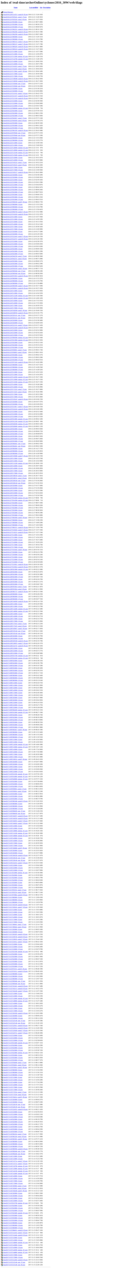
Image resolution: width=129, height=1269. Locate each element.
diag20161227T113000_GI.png (12, 535)
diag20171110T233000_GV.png (13, 870)
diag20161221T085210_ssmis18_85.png (15, 49)
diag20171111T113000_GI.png (12, 909)
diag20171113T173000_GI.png (12, 1087)
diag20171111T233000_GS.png (12, 946)
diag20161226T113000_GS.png (13, 461)
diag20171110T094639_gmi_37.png (14, 811)
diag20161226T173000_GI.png (12, 471)
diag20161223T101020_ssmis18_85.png (15, 214)
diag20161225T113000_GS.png (13, 374)
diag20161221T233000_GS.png (13, 103)
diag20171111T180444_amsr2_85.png (14, 927)
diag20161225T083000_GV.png (13, 369)
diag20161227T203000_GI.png (12, 552)
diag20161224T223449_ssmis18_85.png (15, 328)
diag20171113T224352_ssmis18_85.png (15, 1109)
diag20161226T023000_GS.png (13, 431)
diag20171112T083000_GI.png (12, 974)
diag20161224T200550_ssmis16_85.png (15, 313)
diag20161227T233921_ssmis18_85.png (15, 564)
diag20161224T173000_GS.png (13, 308)
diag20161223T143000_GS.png (13, 224)
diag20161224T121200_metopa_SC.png (15, 295)
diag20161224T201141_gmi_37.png (14, 315)
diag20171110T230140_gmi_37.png (14, 858)
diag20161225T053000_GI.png (12, 355)
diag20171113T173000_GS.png (13, 1090)
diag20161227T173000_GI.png (12, 545)
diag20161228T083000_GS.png (13, 596)
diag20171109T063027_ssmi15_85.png (15, 729)
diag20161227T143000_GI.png (12, 540)
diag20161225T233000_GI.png (12, 411)
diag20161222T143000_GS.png (13, 160)
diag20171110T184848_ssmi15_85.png (15, 848)
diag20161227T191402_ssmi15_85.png (15, 549)
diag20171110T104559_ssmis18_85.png (15, 818)
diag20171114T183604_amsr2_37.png (14, 1186)
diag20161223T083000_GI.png (12, 204)
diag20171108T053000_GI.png (12, 668)
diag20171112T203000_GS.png (13, 1018)
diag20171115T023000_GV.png (13, 1210)
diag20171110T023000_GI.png (12, 781)
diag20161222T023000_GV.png (13, 115)
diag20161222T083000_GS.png (13, 140)
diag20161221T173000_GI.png (12, 74)
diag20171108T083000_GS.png (13, 678)
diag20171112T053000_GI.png (12, 961)
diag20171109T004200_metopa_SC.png (15, 710)
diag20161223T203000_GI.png (12, 231)
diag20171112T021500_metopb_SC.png (15, 951)
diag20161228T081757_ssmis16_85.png (15, 591)
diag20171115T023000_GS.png (13, 1208)
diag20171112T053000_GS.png (13, 964)
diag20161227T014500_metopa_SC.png (15, 500)
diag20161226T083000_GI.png (12, 448)
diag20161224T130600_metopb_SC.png (15, 298)
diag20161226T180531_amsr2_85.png (15, 478)
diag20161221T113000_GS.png (13, 54)
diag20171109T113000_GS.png (13, 742)
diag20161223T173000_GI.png (12, 226)
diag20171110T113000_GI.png (12, 826)
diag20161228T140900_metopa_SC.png (15, 611)
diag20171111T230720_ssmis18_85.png (15, 937)
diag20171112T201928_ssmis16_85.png (15, 1013)
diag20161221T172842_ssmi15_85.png (15, 71)
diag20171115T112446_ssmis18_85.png (15, 1235)
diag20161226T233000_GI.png (12, 490)
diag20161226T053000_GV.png (13, 441)
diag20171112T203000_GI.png (12, 1016)
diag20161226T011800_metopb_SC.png (15, 419)
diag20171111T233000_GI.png (12, 944)
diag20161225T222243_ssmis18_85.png (15, 409)
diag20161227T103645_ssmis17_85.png (15, 530)
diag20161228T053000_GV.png (13, 584)
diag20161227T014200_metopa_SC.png (15, 498)
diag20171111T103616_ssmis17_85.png (15, 907)
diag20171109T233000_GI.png (12, 766)
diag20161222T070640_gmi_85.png (14, 135)
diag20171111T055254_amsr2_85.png (14, 892)
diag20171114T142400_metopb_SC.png (15, 1173)
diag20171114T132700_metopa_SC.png (15, 1166)
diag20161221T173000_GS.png (13, 76)
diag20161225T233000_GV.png (13, 416)
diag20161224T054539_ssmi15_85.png (15, 268)
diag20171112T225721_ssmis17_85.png (15, 1033)
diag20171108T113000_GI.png (12, 683)
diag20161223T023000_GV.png (13, 192)
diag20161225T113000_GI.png (12, 372)
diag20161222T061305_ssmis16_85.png (15, 130)
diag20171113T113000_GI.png (12, 1077)
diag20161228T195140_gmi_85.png (14, 633)
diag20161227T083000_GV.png (13, 525)
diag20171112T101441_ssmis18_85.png (15, 986)
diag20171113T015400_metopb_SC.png (15, 1043)
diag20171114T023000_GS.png (13, 1122)
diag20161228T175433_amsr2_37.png (15, 623)
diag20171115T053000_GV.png (13, 1220)
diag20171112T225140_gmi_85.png (14, 1023)
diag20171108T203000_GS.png (13, 700)
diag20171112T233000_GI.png (12, 1035)
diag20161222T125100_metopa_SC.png (15, 152)
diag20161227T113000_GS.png (13, 537)
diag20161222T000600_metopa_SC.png (15, 108)
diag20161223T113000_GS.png (13, 219)
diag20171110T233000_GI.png (12, 865)
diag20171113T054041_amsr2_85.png (14, 1065)
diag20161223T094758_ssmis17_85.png (15, 212)
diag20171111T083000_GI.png (12, 897)
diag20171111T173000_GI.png (12, 919)
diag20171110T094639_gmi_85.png (14, 813)
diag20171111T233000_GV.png (13, 949)
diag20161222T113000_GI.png (12, 143)
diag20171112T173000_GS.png (13, 1011)
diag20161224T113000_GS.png (13, 293)
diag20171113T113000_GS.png (12, 1080)
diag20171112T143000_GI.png (12, 1003)
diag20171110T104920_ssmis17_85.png (15, 823)
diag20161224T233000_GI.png (12, 330)
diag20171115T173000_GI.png (12, 1255)
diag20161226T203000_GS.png (13, 488)
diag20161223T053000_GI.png (12, 194)
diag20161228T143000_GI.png (12, 614)
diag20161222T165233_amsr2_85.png (15, 165)
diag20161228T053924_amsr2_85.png (15, 589)
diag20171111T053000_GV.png (13, 887)
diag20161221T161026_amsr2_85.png (15, 69)
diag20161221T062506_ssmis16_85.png (15, 32)
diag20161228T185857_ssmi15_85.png (15, 628)
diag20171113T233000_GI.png (12, 1112)
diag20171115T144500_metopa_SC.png (15, 1250)
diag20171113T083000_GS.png (13, 1072)
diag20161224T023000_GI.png (12, 249)
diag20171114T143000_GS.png (13, 1178)
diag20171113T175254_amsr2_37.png (14, 1092)
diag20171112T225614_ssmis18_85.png (15, 1028)
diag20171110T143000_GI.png (12, 838)
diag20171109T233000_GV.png (13, 771)
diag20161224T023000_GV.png (13, 254)
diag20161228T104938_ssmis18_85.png (15, 601)
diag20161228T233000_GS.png (13, 651)
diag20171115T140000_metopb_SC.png (15, 1242)
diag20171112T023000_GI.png (12, 954)
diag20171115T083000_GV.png (13, 1228)
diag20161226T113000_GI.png (12, 458)
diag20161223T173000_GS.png (13, 229)
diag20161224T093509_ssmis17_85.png (15, 286)
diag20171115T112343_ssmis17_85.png (15, 1233)
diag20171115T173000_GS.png (13, 1257)
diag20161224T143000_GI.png (12, 300)
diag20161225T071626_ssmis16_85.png (15, 362)
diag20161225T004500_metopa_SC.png (15, 337)
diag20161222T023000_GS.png (13, 113)
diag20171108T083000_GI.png (12, 675)
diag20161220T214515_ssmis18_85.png (15, 14)
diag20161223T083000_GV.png (13, 209)
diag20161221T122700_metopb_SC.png (15, 59)
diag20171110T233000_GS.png (13, 868)
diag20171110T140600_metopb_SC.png (15, 836)
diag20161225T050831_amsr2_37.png (15, 350)
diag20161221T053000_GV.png (13, 27)
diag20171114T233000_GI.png (12, 1198)
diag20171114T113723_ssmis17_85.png (15, 1163)
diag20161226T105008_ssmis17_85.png (15, 456)
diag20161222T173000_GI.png (12, 167)
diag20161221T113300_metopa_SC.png (15, 56)
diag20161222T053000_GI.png (12, 123)
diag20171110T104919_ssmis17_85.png (15, 821)
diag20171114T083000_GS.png (13, 1144)
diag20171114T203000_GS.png (13, 1196)
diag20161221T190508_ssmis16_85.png (15, 78)
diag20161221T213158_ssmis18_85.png (15, 98)
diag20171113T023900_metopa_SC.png (15, 1053)
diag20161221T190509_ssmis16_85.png (15, 81)
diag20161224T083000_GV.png (13, 283)
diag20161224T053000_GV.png (13, 266)
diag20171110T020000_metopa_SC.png (15, 779)
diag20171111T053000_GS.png (12, 885)
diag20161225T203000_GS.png (13, 404)
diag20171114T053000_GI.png (12, 1126)
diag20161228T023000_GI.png (12, 572)
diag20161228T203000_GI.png (12, 636)
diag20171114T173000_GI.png (12, 1181)
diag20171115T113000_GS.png (12, 1240)
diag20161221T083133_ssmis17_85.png (15, 41)
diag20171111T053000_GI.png (12, 882)
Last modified (33, 7)
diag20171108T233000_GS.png (13, 705)
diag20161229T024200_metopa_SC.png (15, 658)
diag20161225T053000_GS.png (13, 357)
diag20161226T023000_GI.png (12, 429)
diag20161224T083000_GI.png (12, 278)
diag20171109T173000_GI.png (12, 754)
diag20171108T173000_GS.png (13, 695)
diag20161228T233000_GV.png (13, 653)
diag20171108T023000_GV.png (13, 665)
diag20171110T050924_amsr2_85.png (14, 791)
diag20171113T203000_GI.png (12, 1099)
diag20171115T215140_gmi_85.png (14, 1265)
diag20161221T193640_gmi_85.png (14, 86)
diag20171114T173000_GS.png (13, 1183)
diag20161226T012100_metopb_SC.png (15, 421)
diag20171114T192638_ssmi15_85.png (15, 1191)
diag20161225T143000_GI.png (12, 384)
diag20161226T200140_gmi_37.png (14, 480)
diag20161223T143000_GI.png (12, 222)
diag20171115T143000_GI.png (12, 1245)
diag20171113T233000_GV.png (13, 1117)
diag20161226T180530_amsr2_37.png (15, 475)
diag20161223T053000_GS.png (13, 197)
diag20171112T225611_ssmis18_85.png (15, 1025)
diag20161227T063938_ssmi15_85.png (15, 517)
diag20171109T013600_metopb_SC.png (15, 712)
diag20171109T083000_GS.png (13, 734)
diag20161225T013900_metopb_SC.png (15, 340)
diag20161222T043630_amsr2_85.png (15, 120)
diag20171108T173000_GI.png (12, 692)
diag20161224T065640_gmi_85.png (14, 273)
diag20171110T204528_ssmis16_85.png (15, 855)
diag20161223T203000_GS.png (13, 234)
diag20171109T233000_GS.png (13, 769)
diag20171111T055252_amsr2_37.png (14, 890)
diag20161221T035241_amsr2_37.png (15, 17)
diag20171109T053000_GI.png (12, 722)
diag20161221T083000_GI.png (12, 37)
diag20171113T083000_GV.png (13, 1075)
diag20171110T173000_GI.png (12, 843)
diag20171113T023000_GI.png (12, 1045)
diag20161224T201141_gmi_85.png (14, 318)
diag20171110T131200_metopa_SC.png (15, 833)
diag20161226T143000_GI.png (12, 466)
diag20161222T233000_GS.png (13, 182)
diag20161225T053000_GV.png (13, 360)
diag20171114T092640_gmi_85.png (14, 1154)
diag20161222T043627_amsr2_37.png (15, 118)
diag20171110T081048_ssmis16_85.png (15, 801)
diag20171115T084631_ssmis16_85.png (15, 1230)
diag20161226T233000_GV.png (13, 495)
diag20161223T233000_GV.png (13, 246)
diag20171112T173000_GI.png (12, 1008)
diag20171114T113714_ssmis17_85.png (15, 1161)
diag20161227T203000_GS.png (13, 554)
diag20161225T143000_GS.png (13, 387)
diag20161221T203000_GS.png (13, 91)
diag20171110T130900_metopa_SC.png (15, 831)
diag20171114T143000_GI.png (12, 1176)
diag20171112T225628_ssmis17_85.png (15, 1030)
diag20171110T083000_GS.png (13, 806)
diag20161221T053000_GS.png (13, 24)
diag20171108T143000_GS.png (13, 690)
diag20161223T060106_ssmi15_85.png (15, 202)
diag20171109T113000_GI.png (12, 739)
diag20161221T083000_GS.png (13, 39)
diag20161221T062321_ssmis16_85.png (15, 29)
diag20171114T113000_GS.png (12, 1159)
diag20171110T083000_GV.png (13, 808)
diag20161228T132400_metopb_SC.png (15, 609)
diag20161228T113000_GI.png (12, 604)
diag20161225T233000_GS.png (13, 414)
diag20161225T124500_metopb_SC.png (15, 377)
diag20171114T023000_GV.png (13, 1124)
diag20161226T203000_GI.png (12, 485)
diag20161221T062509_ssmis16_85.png (15, 34)
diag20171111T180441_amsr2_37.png (14, 924)
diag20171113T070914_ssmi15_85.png (15, 1067)
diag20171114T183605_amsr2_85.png (14, 1188)
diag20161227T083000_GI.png (12, 520)
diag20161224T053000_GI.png (12, 261)
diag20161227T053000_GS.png (13, 512)
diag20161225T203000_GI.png (12, 402)
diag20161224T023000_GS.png (13, 251)
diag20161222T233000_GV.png (13, 185)
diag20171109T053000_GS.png (13, 725)
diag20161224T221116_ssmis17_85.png (15, 325)
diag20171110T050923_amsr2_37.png (14, 789)
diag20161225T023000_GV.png (13, 347)
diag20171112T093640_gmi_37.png (14, 981)
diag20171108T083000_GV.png (13, 680)
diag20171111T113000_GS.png (12, 912)
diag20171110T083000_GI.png (12, 803)
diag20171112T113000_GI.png (12, 993)
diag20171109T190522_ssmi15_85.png (15, 759)
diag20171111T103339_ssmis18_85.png (15, 905)
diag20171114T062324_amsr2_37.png (14, 1134)
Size (41, 7)
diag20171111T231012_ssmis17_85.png (15, 942)
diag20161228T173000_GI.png (12, 619)
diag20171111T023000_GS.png (12, 877)
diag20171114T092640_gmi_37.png (14, 1151)
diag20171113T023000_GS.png (13, 1048)
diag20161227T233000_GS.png (13, 559)
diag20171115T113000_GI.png (12, 1237)
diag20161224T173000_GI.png (12, 305)
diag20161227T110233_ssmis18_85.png (15, 532)
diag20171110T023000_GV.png (13, 786)
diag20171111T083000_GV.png (13, 902)
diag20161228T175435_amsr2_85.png (15, 626)
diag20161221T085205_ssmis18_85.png (15, 46)
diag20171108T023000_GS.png (13, 663)
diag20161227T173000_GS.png (13, 547)
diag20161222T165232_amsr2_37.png (15, 162)
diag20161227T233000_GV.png (13, 562)
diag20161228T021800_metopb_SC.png (15, 569)
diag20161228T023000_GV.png (13, 577)
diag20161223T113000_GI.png (12, 217)
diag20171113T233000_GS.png (13, 1114)
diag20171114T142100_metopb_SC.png (15, 1171)
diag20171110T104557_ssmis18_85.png (15, 816)
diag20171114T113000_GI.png (12, 1156)
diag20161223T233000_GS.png (13, 244)
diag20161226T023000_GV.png (13, 434)
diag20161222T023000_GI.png (12, 111)
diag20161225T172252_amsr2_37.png (15, 389)
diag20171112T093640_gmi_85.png (14, 983)
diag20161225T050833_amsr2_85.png (15, 352)
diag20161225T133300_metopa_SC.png (15, 382)
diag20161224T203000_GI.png (12, 320)
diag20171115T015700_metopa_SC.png (15, 1203)
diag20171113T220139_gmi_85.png (14, 1107)
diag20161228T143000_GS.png (13, 616)
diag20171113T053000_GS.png (13, 1057)
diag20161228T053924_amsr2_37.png (15, 586)
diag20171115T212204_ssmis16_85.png (15, 1260)
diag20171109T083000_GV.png (13, 737)
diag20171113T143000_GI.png (12, 1082)
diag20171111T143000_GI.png (12, 914)
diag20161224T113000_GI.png (12, 291)
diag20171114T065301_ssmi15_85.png (15, 1139)
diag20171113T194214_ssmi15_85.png (15, 1097)
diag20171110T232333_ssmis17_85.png (15, 863)
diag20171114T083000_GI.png (12, 1141)
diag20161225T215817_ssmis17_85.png (15, 406)
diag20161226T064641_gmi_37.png (14, 443)
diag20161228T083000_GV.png (13, 599)
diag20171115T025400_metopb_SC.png (15, 1213)
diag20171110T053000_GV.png (13, 799)
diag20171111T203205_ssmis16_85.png (15, 934)
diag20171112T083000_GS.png (13, 976)
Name (15, 7)
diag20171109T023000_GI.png (12, 715)
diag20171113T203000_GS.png (13, 1102)
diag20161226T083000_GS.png (13, 451)
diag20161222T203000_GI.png (12, 175)
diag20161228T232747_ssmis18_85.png (15, 646)
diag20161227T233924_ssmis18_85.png (15, 567)
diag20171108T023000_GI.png (12, 660)
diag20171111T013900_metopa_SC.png (15, 873)
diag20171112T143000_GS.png (13, 1006)
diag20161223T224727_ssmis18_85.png (15, 239)
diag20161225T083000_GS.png (13, 367)
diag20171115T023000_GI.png (12, 1205)
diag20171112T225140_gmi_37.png (14, 1020)
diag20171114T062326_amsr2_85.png (14, 1136)
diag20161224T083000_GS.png (13, 281)
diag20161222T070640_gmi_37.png (14, 133)
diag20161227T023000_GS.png (13, 505)
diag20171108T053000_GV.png (13, 673)
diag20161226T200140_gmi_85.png (14, 483)
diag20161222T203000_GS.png (13, 177)
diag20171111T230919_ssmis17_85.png (15, 939)
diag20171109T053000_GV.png (13, 727)
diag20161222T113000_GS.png (13, 145)
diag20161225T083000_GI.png (12, 365)
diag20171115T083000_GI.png (12, 1223)
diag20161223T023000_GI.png (12, 187)
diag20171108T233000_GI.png (12, 702)
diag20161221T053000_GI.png (12, 22)
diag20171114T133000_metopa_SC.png (15, 1168)
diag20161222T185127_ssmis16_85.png (15, 172)
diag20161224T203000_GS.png (13, 323)
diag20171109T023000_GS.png (13, 717)
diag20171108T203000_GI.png (12, 697)
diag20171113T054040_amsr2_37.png (14, 1062)
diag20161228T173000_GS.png (13, 621)
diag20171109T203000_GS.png (13, 764)
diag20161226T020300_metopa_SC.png (15, 424)
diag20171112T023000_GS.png (13, 956)
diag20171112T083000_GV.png (13, 979)
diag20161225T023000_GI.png (12, 342)
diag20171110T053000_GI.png (12, 794)
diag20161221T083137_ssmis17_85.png (15, 44)
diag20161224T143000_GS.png (13, 303)
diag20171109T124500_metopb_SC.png (15, 744)
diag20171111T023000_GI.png (12, 875)
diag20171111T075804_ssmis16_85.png (15, 895)
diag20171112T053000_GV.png (13, 966)
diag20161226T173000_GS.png (13, 473)
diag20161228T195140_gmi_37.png (14, 631)
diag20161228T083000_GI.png (12, 594)
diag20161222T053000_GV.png (13, 128)
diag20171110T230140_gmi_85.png (14, 860)
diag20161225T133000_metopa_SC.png (15, 379)
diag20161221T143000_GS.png (13, 64)
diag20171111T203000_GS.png (12, 932)
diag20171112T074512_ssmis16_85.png (15, 971)
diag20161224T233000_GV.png (13, 335)
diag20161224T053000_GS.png (13, 263)
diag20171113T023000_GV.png (13, 1050)
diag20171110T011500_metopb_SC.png (15, 774)
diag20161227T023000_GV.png (13, 508)
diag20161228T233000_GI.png (12, 648)
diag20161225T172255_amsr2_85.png (15, 392)
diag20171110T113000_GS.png (12, 828)
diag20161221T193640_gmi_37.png (14, 83)
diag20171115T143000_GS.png (13, 1247)
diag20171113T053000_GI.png (12, 1055)
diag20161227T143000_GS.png (13, 542)
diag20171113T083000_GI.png (12, 1070)
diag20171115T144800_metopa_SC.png (15, 1252)
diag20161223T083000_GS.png (13, 207)
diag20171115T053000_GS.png (13, 1218)
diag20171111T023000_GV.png (13, 880)
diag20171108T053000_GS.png (13, 670)
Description (47, 7)
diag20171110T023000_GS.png (13, 784)
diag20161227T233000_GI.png (12, 557)
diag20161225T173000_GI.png (12, 394)
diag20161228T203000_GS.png (13, 638)
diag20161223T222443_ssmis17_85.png (15, 236)
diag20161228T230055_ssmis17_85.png (15, 643)
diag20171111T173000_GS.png (12, 922)
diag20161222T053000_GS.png (13, 125)
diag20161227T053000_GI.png (12, 510)
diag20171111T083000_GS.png (12, 900)
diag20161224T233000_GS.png (13, 332)
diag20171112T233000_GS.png (13, 1038)
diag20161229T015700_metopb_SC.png (15, 656)
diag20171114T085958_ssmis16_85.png (15, 1149)
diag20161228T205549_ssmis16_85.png (15, 641)
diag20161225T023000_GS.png (13, 345)
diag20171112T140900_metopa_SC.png (15, 1001)
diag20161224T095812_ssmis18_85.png (15, 288)
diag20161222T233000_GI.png (12, 180)
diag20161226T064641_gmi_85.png (14, 446)
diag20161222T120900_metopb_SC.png (15, 150)
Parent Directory (8, 12)
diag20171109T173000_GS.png (13, 757)
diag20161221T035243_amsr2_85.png (15, 19)
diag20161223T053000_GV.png (13, 199)
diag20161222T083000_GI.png (12, 138)
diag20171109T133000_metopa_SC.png (15, 747)
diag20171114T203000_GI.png (12, 1193)
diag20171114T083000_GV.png (13, 1146)
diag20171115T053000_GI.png (12, 1215)
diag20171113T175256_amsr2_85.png (14, 1094)
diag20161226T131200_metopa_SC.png (15, 463)
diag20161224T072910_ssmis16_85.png (15, 276)
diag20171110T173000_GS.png (13, 845)
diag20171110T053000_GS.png (13, 796)
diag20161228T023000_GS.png (13, 574)
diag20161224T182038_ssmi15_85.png (15, 310)
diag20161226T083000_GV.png (13, 453)
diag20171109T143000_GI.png (12, 749)
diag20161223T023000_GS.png (13, 189)
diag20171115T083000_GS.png (13, 1225)
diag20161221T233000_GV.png (13, 106)
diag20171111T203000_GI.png (12, 929)
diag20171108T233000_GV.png (13, 707)
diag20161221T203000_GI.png (12, 88)
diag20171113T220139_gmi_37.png (14, 1104)
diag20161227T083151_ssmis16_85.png (15, 527)
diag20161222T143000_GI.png (12, 157)
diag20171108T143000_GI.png (12, 688)
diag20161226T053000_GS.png (13, 439)
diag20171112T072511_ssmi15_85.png (15, 969)
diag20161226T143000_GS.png (13, 468)
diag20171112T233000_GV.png (13, 1040)
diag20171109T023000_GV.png (13, 720)
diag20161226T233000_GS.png (13, 493)
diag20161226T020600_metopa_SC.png (15, 426)
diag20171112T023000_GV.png (13, 959)
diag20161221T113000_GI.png (12, 51)
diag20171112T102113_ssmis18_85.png (15, 988)
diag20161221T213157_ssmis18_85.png (15, 96)
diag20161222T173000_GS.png (13, 170)
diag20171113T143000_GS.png (13, 1085)
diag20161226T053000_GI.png (12, 436)
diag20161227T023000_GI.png (12, 503)
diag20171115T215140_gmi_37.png (14, 1262)
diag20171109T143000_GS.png (13, 752)
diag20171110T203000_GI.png (12, 850)
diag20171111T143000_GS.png (12, 917)
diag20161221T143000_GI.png (12, 61)
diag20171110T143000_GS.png (13, 840)
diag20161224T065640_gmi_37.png (14, 271)
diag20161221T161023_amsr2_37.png (15, 66)
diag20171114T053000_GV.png (13, 1131)
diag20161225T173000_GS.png (13, 397)
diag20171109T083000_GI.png (12, 732)
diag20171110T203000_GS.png (13, 853)
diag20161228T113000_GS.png (13, 606)
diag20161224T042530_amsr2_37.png (15, 256)
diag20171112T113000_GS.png (12, 996)
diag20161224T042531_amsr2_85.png (15, 258)
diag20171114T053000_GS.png (13, 1129)
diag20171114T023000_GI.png (12, 1119)
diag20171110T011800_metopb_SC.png (15, 776)
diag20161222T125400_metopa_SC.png (15, 155)
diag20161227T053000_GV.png (13, 515)
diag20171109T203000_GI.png (12, 762)
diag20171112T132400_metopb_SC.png (15, 998)
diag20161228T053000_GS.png (13, 582)
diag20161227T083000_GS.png (13, 522)
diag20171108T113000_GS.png (13, 685)
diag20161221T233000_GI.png (12, 101)
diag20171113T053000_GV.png (13, 1060)
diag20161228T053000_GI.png (12, 579)
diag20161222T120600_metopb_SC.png (15, 148)
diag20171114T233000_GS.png (13, 1200)
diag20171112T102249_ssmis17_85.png (15, 991)
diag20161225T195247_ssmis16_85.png (15, 399)
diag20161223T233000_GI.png (12, 241)
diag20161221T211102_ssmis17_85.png (15, 93)
